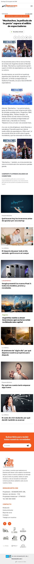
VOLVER (29, 14)
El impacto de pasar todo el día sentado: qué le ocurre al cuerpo (15, 252)
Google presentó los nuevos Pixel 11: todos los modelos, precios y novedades (16, 285)
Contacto (6, 515)
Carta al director (8, 510)
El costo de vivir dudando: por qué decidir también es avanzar (16, 418)
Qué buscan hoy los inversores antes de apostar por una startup (17, 219)
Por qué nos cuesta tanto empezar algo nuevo (16, 386)
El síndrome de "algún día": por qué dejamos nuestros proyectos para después (16, 352)
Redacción (6, 508)
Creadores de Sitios (21, 561)
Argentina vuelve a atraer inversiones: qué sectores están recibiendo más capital (16, 319)
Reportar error (7, 512)
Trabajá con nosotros (9, 517)
